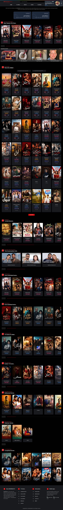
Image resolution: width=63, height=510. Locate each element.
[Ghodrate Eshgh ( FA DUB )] (46, 103)
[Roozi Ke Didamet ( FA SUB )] (56, 126)
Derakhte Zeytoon (17, 293)
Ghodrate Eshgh (46, 113)
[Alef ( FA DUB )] (38, 343)
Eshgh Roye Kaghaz (6, 159)
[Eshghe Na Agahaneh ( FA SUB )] (17, 230)
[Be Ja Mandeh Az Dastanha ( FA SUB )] (27, 230)
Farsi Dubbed (23, 498)
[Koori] (46, 173)
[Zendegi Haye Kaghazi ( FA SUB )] (6, 230)
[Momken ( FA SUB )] (17, 373)
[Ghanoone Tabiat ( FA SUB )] (26, 32)
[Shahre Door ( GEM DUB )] (16, 103)
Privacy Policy (37, 491)
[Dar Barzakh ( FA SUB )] (48, 32)
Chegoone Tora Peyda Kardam (16, 205)
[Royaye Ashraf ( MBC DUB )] (26, 103)
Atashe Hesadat (36, 90)
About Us (36, 496)
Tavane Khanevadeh (56, 90)
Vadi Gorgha (6, 136)
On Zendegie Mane (36, 113)
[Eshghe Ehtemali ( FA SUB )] (5, 32)
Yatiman (6, 205)
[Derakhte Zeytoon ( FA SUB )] (17, 284)
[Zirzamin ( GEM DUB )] (36, 149)
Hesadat (36, 136)
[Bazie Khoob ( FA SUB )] (38, 230)
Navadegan (49, 411)
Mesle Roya (16, 90)
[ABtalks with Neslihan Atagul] (31, 258)
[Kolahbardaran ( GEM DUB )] (46, 149)
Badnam (36, 181)
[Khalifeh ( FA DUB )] (16, 126)
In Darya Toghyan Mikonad (56, 159)
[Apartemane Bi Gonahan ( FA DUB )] (56, 460)
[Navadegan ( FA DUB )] (48, 402)
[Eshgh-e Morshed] (17, 432)
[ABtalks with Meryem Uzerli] (51, 258)
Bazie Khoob (38, 239)
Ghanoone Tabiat (26, 41)
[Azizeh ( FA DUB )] (36, 475)
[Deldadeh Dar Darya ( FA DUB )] (46, 196)
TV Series (18, 4)
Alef (38, 353)
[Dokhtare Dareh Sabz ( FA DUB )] (36, 196)
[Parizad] (6, 432)
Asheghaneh (27, 411)
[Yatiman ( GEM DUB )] (6, 196)
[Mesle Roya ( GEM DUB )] (16, 80)
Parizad (6, 440)
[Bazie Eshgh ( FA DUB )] (26, 80)
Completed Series (23, 491)
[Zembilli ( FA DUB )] (26, 196)
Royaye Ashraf (26, 113)
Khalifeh (16, 136)
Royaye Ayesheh (26, 159)
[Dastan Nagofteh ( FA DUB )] (26, 126)
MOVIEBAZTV (8, 1)
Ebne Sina (59, 353)
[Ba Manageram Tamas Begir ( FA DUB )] (26, 475)
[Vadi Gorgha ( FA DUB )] (6, 126)
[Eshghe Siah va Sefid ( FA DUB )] (56, 475)
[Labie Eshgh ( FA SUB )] (27, 373)
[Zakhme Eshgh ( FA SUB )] (46, 126)
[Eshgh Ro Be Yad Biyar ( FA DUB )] (27, 343)
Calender (39, 4)
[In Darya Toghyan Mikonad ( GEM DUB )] (56, 149)
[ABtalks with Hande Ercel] (11, 258)
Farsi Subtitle (23, 496)
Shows (32, 4)
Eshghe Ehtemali (5, 41)
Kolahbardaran (46, 159)
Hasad (28, 440)
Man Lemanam (6, 90)
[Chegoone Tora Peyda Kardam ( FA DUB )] (16, 196)
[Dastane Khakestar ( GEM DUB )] (6, 103)
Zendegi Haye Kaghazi (6, 239)
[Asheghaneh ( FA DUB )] (27, 402)
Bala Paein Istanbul (16, 41)
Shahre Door (16, 113)
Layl (16, 159)
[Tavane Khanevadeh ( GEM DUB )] (56, 80)
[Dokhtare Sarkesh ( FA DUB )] (56, 103)
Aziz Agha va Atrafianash (59, 239)
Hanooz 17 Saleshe (37, 41)
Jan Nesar (38, 410)
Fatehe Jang (6, 182)
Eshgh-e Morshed (17, 440)
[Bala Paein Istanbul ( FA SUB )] (16, 32)
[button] (2, 46)
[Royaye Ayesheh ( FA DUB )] (26, 149)
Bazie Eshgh (26, 90)
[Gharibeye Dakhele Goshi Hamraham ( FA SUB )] (48, 230)
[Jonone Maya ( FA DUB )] (17, 402)
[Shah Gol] (56, 196)
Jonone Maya (17, 411)
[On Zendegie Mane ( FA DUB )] (36, 103)
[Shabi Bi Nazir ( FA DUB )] (17, 343)
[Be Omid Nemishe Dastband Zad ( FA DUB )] (46, 460)
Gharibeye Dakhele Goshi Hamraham (49, 239)
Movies (25, 4)
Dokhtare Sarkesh (56, 113)
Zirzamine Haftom (59, 382)
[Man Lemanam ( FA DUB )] (6, 80)
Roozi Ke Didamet (56, 136)
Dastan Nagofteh (26, 136)
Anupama (46, 90)
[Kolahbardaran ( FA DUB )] (16, 173)
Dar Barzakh (48, 41)
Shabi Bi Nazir (60, 323)
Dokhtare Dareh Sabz (36, 205)
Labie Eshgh (27, 382)
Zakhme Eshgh (46, 136)
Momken (17, 382)
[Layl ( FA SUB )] (16, 149)
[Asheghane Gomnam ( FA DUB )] (38, 313)
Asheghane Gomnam (38, 323)
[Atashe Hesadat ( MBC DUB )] (36, 80)
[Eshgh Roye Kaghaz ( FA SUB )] (6, 149)
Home (11, 4)
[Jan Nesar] (38, 402)
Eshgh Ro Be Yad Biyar (28, 353)
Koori (46, 181)
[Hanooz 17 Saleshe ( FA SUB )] (37, 32)
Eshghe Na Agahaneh (17, 239)
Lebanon (22, 503)
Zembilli (26, 205)
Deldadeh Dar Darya (46, 205)
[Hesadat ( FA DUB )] (36, 126)
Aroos (58, 41)
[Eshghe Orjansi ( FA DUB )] (46, 475)
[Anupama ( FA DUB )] (46, 80)
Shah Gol (56, 204)
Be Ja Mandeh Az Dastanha (27, 239)
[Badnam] (36, 173)
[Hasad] (27, 432)
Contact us (37, 498)
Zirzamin (36, 159)
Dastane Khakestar (6, 113)
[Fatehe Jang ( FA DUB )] (6, 173)
